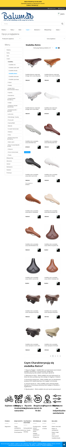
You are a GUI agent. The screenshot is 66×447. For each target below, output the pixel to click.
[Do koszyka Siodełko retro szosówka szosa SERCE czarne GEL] (39, 283)
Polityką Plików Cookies (44, 443)
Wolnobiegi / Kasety (13, 117)
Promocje (9, 173)
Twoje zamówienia (17, 427)
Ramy (8, 53)
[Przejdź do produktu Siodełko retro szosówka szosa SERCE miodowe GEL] (52, 265)
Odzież (8, 164)
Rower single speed (55, 433)
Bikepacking (10, 158)
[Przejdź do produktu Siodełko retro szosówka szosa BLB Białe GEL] (33, 129)
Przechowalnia (18, 432)
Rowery (9, 50)
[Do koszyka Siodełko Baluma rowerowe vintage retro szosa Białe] (39, 113)
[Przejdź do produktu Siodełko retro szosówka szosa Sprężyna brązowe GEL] (33, 299)
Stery (9, 135)
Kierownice (11, 95)
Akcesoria (9, 161)
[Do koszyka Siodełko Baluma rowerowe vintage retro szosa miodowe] (58, 80)
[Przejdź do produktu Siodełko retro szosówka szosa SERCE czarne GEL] (33, 265)
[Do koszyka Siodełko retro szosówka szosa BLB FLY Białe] (58, 180)
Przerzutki (11, 120)
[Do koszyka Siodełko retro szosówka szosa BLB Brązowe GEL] (58, 147)
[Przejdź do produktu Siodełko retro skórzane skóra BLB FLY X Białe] (52, 96)
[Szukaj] (62, 23)
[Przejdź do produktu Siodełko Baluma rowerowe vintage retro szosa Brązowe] (33, 62)
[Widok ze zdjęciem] (56, 48)
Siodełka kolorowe (14, 76)
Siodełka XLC (12, 64)
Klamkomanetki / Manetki (12, 110)
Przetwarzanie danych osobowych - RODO (37, 429)
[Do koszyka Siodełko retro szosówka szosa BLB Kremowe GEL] (58, 216)
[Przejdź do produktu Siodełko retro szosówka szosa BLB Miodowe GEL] (33, 232)
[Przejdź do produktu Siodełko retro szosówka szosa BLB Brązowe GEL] (52, 129)
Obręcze (10, 149)
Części (8, 58)
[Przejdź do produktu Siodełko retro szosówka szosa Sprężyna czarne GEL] (33, 332)
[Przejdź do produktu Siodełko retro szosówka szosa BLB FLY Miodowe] (33, 199)
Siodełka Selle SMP (14, 67)
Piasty (9, 155)
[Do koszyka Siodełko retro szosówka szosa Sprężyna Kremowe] (58, 350)
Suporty (10, 92)
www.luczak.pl (37, 441)
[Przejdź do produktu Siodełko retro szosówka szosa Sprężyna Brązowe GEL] (52, 299)
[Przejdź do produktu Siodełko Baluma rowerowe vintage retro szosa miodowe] (52, 62)
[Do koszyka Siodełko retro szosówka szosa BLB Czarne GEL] (39, 180)
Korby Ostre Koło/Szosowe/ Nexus (13, 89)
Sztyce (10, 82)
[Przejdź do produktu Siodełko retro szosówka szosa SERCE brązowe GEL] (52, 232)
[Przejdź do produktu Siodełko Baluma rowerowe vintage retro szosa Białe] (33, 96)
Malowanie (9, 167)
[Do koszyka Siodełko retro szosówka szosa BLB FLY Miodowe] (39, 216)
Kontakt (44, 426)
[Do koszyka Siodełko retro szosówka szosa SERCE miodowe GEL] (58, 283)
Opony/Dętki (11, 123)
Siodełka (10, 61)
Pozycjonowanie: (29, 441)
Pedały (10, 85)
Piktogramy (36, 437)
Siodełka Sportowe (14, 79)
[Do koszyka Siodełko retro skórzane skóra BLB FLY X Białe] (58, 113)
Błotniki (10, 126)
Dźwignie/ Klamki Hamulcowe (12, 106)
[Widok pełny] (59, 48)
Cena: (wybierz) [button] (51, 38)
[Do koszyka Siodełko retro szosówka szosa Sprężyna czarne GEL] (39, 350)
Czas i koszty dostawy (27, 431)
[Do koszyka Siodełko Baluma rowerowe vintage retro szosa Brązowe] (39, 80)
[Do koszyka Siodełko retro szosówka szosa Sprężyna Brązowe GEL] (58, 317)
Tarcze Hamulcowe (13, 152)
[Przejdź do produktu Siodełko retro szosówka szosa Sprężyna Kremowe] (52, 332)
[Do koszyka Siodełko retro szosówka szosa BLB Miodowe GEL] (39, 250)
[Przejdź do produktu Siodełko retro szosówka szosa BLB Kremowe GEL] (52, 199)
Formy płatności (28, 428)
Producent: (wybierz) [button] (8, 38)
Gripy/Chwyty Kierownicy (11, 99)
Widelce (10, 132)
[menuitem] (5, 30)
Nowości (9, 170)
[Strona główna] (18, 16)
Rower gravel (55, 436)
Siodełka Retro (13, 73)
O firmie (44, 428)
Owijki (9, 102)
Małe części (11, 142)
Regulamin (8, 426)
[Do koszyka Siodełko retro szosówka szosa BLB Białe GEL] (39, 147)
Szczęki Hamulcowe (13, 129)
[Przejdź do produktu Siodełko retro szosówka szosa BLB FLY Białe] (52, 163)
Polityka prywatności (36, 434)
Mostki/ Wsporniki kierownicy (12, 138)
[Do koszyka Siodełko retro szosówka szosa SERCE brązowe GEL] (58, 250)
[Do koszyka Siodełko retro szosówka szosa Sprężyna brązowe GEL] (39, 317)
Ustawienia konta (19, 430)
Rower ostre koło (56, 426)
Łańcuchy (10, 114)
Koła (8, 56)
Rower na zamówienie (55, 429)
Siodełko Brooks (13, 70)
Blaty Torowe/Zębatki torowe (13, 145)
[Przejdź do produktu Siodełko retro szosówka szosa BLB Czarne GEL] (33, 163)
